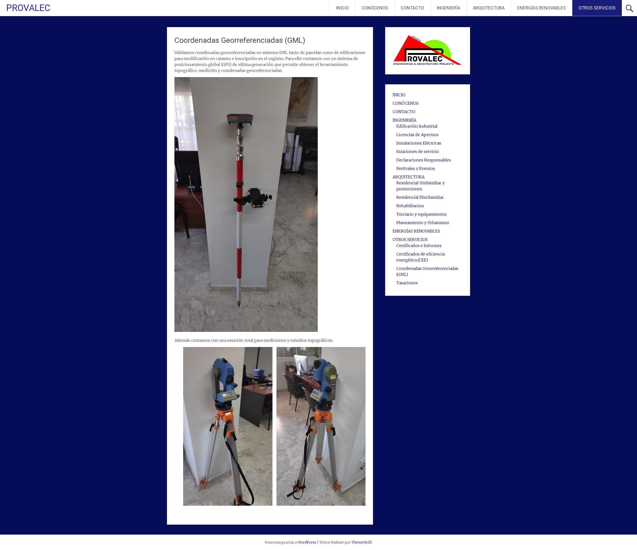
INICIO (342, 7)
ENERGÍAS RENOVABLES (541, 7)
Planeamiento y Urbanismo (422, 222)
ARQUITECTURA (489, 7)
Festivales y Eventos (415, 168)
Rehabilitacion (410, 205)
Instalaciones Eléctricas (418, 143)
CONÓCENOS (375, 7)
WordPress (307, 542)
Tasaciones (407, 282)
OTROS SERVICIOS (597, 7)
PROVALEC (28, 8)
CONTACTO (412, 7)
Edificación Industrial (416, 126)
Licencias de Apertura (417, 134)
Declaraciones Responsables (423, 159)
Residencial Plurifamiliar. (420, 197)
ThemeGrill (362, 542)
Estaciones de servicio (417, 151)
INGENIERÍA (448, 7)
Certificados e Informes (419, 245)
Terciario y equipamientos (421, 214)
